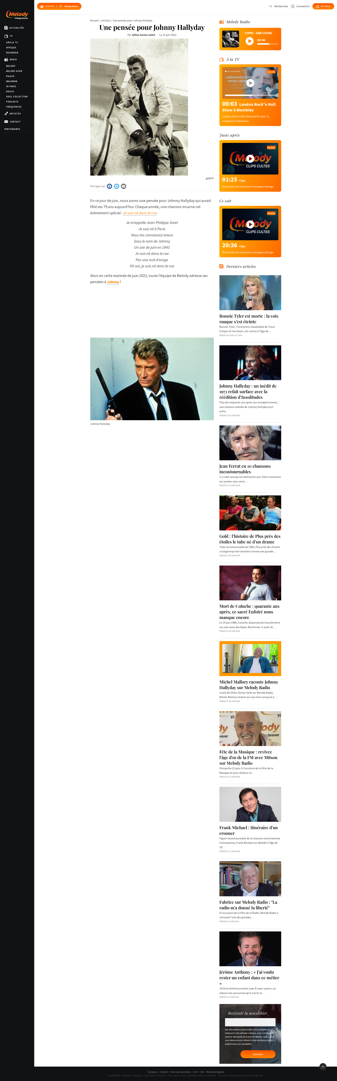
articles (105, 20)
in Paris (11, 86)
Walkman (11, 81)
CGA (202, 1071)
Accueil (94, 20)
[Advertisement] (152, 309)
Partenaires (12, 129)
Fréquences (14, 106)
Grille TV (12, 42)
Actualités (17, 27)
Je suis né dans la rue (140, 212)
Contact (15, 121)
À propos (152, 1071)
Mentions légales (215, 1071)
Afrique (11, 47)
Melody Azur (14, 71)
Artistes (15, 113)
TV (11, 35)
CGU (195, 1071)
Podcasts (12, 101)
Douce (10, 91)
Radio (13, 59)
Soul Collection (17, 96)
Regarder (12, 52)
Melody (10, 65)
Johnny (113, 281)
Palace (10, 76)
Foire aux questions (180, 1071)
